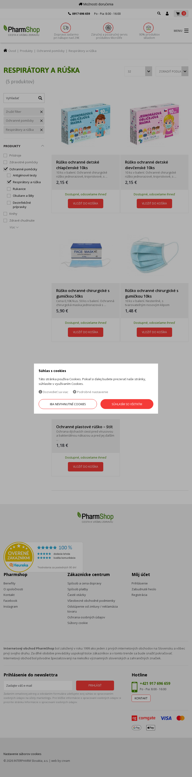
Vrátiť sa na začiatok (168, 768)
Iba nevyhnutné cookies (68, 404)
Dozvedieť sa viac (55, 392)
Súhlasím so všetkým (127, 404)
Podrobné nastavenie (92, 392)
